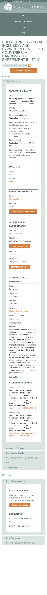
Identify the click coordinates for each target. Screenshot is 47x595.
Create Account (17, 1)
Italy (10, 174)
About (23, 15)
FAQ (23, 33)
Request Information (19, 505)
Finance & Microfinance (18, 311)
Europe (12, 181)
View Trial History (23, 71)
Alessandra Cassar (16, 233)
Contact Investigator (19, 246)
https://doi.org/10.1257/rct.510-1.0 (22, 408)
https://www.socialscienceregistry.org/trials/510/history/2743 (22, 434)
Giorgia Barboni (15, 254)
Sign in (6, 1)
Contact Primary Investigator (23, 212)
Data (23, 27)
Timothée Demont (16, 199)
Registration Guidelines (23, 21)
